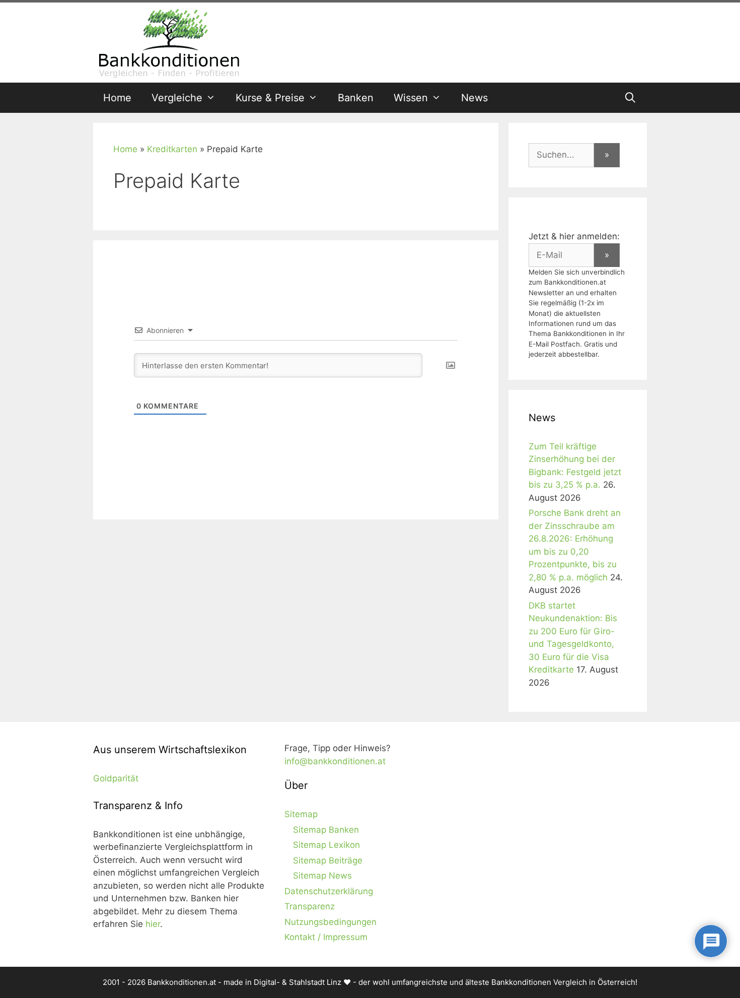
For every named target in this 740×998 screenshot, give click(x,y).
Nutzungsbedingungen (330, 922)
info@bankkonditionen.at (335, 761)
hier (152, 924)
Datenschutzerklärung (328, 891)
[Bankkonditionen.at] (168, 42)
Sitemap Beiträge (327, 860)
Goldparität (115, 778)
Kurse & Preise (270, 98)
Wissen (411, 98)
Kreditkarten (172, 149)
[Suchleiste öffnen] (630, 98)
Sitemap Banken (326, 830)
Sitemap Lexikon (326, 845)
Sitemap (301, 814)
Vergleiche (177, 98)
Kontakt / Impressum (325, 937)
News (474, 98)
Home (117, 98)
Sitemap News (322, 876)
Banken (356, 98)
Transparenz (309, 906)
